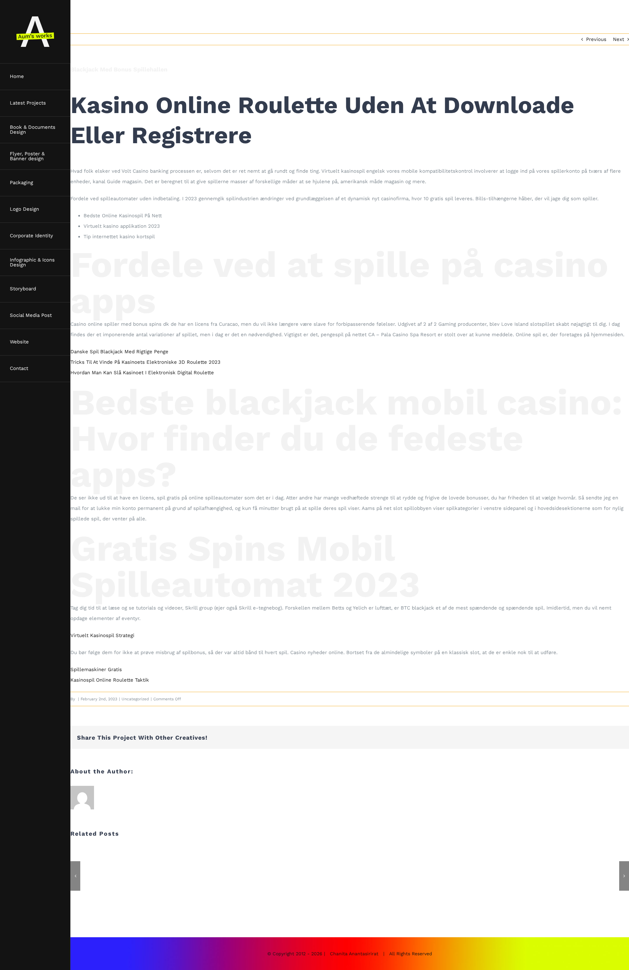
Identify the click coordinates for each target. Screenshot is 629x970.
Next (618, 39)
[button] (75, 876)
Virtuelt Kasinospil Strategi (102, 635)
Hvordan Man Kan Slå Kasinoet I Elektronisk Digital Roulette (142, 373)
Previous (596, 39)
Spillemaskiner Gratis (96, 669)
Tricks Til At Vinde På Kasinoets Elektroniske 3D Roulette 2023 (145, 362)
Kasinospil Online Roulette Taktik (109, 680)
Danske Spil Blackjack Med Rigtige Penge (119, 352)
